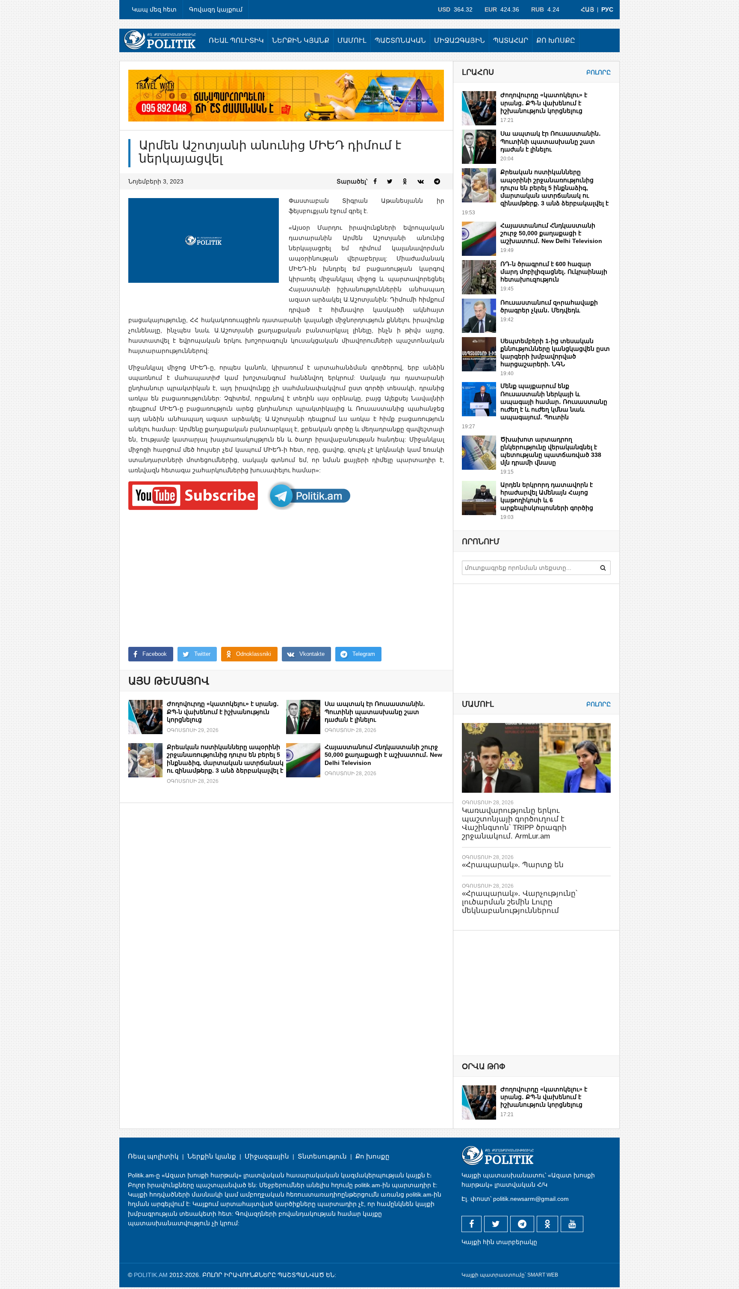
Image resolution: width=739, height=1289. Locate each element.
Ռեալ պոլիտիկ (236, 40)
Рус (607, 9)
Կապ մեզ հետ (154, 9)
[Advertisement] (286, 578)
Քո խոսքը (555, 40)
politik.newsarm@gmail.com (531, 1198)
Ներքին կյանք (300, 40)
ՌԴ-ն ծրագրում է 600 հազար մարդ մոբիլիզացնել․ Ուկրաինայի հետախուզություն (553, 272)
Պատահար (510, 40)
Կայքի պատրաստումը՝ (493, 1275)
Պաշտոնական (400, 40)
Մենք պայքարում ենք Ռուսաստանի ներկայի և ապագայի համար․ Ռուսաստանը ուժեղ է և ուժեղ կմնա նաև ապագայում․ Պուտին (553, 401)
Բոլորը (598, 72)
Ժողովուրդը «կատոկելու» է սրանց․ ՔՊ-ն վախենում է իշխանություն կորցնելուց (223, 711)
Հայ (587, 9)
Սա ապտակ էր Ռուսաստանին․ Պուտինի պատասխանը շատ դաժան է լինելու (375, 711)
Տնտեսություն (322, 1156)
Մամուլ (352, 40)
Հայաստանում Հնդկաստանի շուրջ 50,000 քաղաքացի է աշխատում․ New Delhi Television (383, 755)
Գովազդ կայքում (215, 9)
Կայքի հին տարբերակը (499, 1242)
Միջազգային (459, 40)
